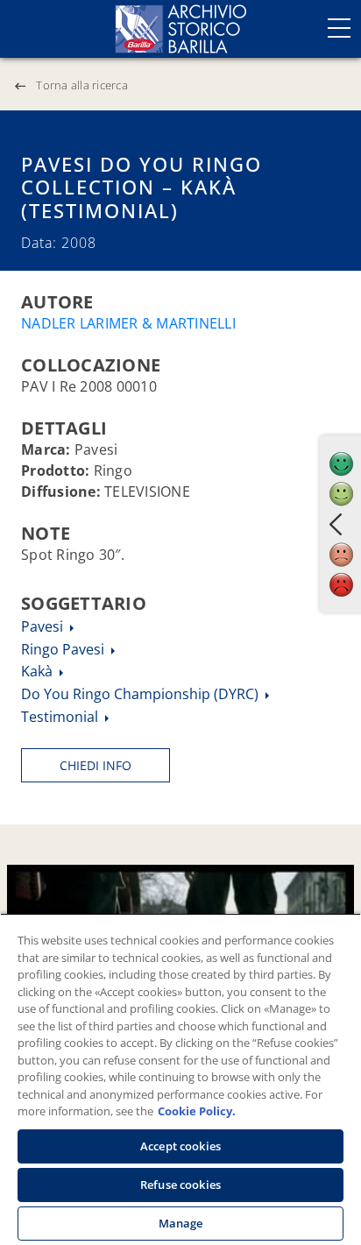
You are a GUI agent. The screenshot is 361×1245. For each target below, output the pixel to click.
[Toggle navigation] (339, 28)
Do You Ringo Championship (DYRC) (141, 694)
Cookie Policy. (197, 1111)
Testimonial (61, 716)
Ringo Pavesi (64, 649)
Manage (181, 1223)
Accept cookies (180, 1146)
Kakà (38, 671)
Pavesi (44, 626)
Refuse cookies (180, 1184)
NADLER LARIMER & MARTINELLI (128, 323)
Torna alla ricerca (82, 85)
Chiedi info (95, 765)
